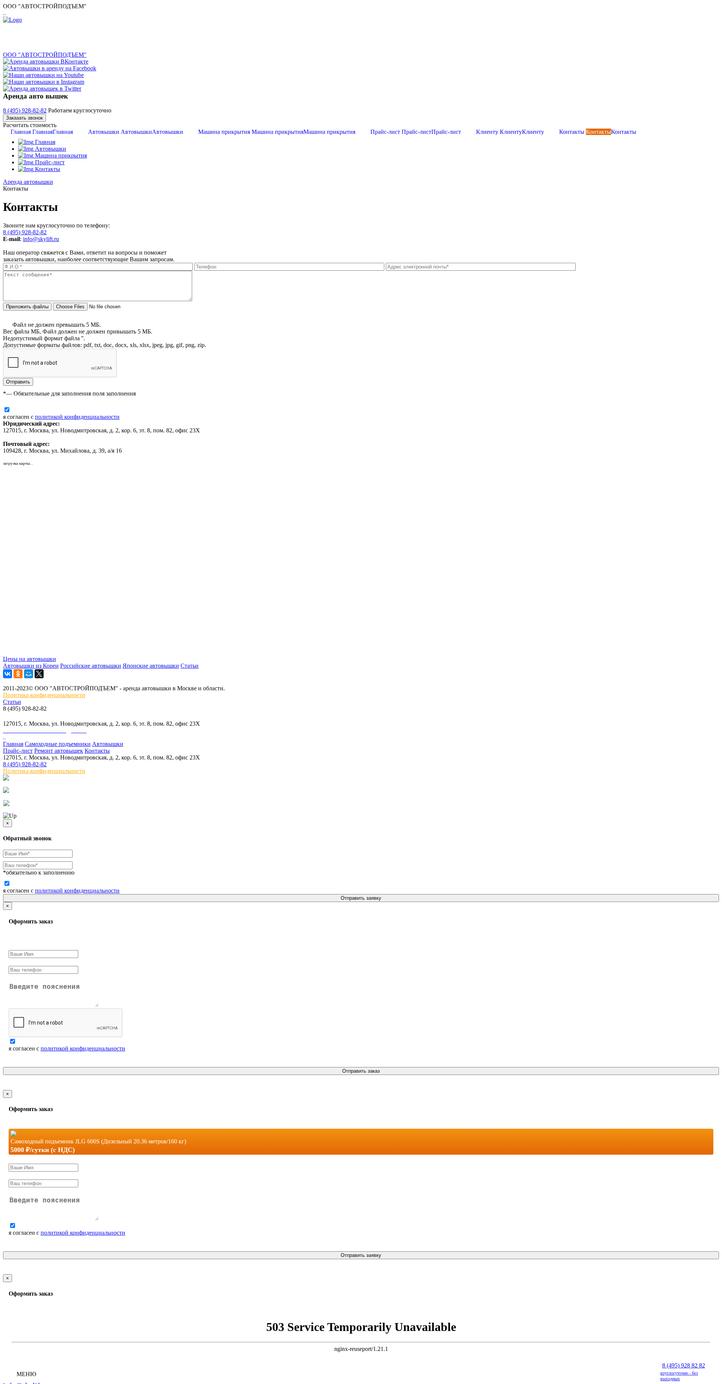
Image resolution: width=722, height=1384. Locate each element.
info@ (30, 239)
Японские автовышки (151, 665)
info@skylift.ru (23, 716)
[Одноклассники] (18, 673)
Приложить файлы (27, 306)
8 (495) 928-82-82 (25, 110)
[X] (39, 673)
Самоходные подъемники (58, 744)
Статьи (189, 665)
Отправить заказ (361, 1071)
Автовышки (135, 132)
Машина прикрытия (276, 132)
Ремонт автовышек (58, 750)
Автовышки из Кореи (31, 665)
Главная (42, 132)
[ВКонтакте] (7, 673)
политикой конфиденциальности (77, 417)
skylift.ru (48, 239)
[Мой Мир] (28, 673)
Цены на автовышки (29, 659)
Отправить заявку (361, 898)
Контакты (597, 132)
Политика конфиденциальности (44, 695)
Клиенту (510, 132)
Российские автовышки (90, 665)
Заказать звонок (24, 118)
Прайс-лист (415, 132)
